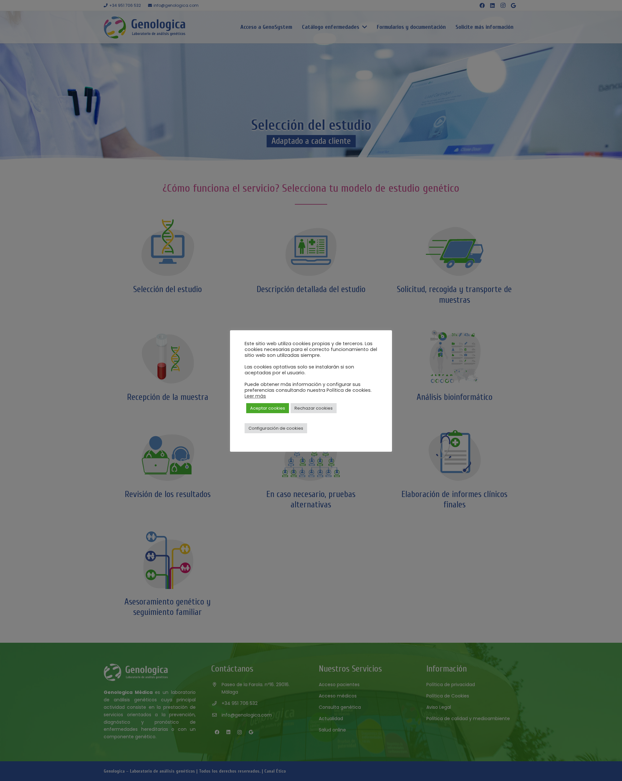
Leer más (255, 396)
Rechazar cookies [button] (313, 408)
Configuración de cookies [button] (275, 428)
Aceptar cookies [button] (267, 408)
